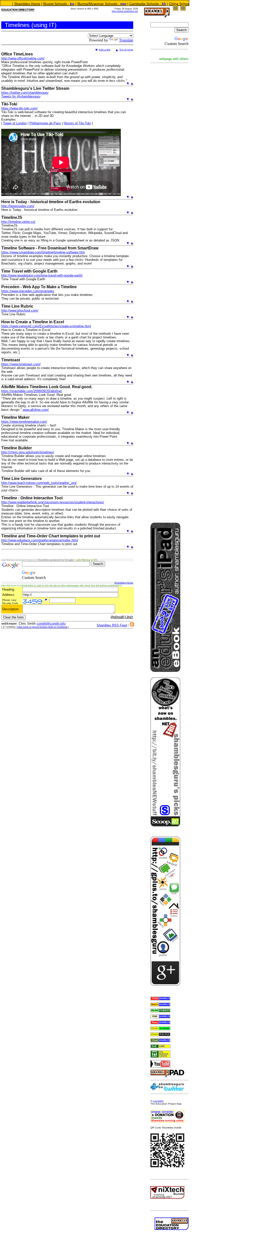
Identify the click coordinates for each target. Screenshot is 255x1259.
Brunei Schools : (38, 4)
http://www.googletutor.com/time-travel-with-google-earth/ (42, 275)
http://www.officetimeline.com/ (23, 58)
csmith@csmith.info (51, 623)
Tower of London (15, 123)
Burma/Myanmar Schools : (81, 4)
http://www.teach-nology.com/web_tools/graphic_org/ (39, 483)
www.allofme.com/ (36, 410)
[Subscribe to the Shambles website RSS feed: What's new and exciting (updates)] (132, 625)
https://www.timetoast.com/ (21, 364)
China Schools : (163, 4)
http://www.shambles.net (125, 11)
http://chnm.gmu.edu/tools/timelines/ (27, 452)
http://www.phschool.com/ (19, 310)
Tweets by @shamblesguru (20, 96)
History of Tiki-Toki (77, 123)
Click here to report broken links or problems (42, 626)
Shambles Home (123, 582)
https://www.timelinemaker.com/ (24, 421)
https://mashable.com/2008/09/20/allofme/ (31, 391)
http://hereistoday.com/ (17, 206)
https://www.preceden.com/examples (27, 291)
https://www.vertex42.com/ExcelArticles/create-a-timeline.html (46, 326)
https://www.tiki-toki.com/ (19, 108)
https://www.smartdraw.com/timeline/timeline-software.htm (43, 252)
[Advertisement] (165, 140)
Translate (126, 40)
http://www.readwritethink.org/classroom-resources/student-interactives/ (52, 502)
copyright (158, 1101)
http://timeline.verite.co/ (18, 222)
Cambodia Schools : (126, 4)
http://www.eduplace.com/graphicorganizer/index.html (39, 540)
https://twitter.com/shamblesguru (24, 92)
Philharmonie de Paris (45, 123)
